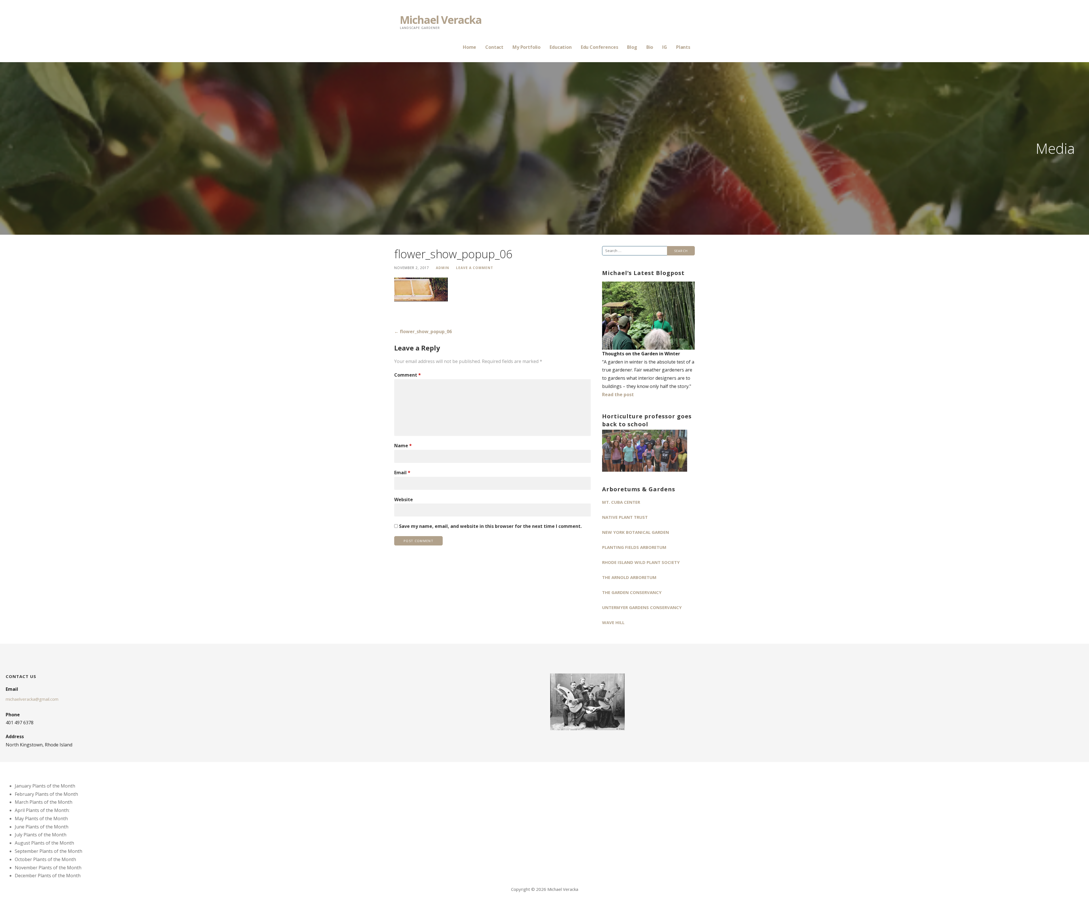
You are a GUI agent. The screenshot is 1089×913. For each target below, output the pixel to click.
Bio (649, 47)
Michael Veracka (441, 19)
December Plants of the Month (48, 875)
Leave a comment (474, 267)
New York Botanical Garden (635, 532)
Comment (407, 375)
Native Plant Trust (625, 517)
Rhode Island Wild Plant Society (641, 562)
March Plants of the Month (43, 802)
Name (403, 445)
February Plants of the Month (46, 794)
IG (664, 47)
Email (402, 472)
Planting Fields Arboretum (634, 547)
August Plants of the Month (44, 843)
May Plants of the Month (41, 818)
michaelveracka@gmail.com (32, 699)
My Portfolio (526, 47)
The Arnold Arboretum (629, 577)
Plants (683, 47)
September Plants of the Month (48, 851)
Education (561, 47)
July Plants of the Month (40, 835)
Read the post (618, 394)
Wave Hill (613, 622)
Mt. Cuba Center (621, 502)
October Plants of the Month (45, 859)
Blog (632, 47)
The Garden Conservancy (632, 592)
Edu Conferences (599, 47)
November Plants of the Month (48, 867)
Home (469, 47)
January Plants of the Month (45, 786)
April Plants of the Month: (42, 810)
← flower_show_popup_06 (423, 331)
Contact (494, 47)
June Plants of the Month (41, 827)
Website (403, 499)
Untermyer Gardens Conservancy (642, 607)
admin (442, 267)
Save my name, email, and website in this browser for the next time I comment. (490, 526)
